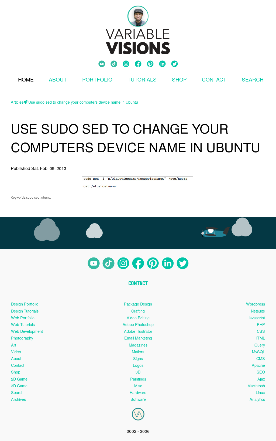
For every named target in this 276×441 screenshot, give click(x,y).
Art (13, 345)
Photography (22, 338)
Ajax (261, 379)
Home (26, 79)
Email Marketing (138, 338)
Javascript (256, 317)
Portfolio (97, 79)
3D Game (19, 385)
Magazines (138, 345)
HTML (259, 338)
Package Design (138, 304)
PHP (261, 324)
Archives (18, 399)
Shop (179, 79)
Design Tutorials (25, 311)
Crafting (138, 311)
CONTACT (138, 283)
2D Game (19, 379)
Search (17, 392)
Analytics (257, 399)
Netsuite (258, 311)
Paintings (138, 379)
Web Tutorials (23, 324)
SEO (261, 372)
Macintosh (256, 385)
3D (138, 372)
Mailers (138, 351)
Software (138, 399)
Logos (138, 365)
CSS (261, 331)
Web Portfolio (22, 317)
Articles (17, 102)
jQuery (259, 345)
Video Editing (138, 317)
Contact (214, 79)
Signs (138, 358)
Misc (138, 385)
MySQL (258, 351)
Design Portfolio (24, 304)
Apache (258, 365)
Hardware (138, 392)
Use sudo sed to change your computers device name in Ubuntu (83, 102)
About (58, 79)
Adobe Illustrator (138, 331)
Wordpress (255, 304)
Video (16, 351)
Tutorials (142, 79)
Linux (260, 392)
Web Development (27, 331)
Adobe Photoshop (138, 324)
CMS (260, 358)
